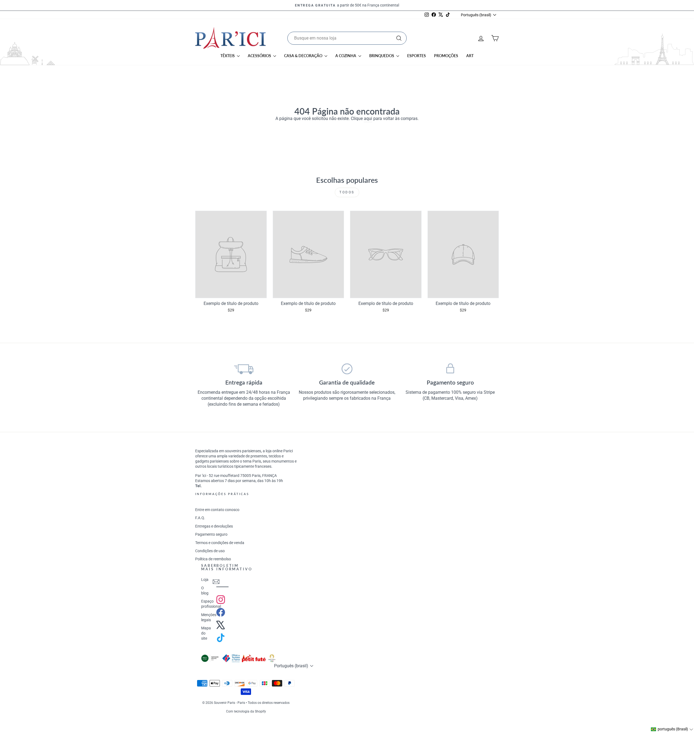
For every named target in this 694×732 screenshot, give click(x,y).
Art (470, 55)
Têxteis (228, 55)
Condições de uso (210, 551)
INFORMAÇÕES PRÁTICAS (222, 494)
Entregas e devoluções (214, 526)
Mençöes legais (208, 617)
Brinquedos (382, 55)
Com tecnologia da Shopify (246, 711)
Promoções (446, 55)
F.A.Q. (200, 518)
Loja (204, 579)
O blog (204, 590)
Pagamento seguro (211, 534)
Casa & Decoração (303, 55)
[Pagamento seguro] (450, 368)
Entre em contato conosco (217, 509)
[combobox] (347, 38)
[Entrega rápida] (244, 368)
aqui (368, 118)
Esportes (416, 55)
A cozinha (346, 55)
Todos (347, 192)
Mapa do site (206, 633)
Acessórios (260, 55)
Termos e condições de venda (219, 543)
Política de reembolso (213, 559)
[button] (672, 729)
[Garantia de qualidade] (347, 368)
